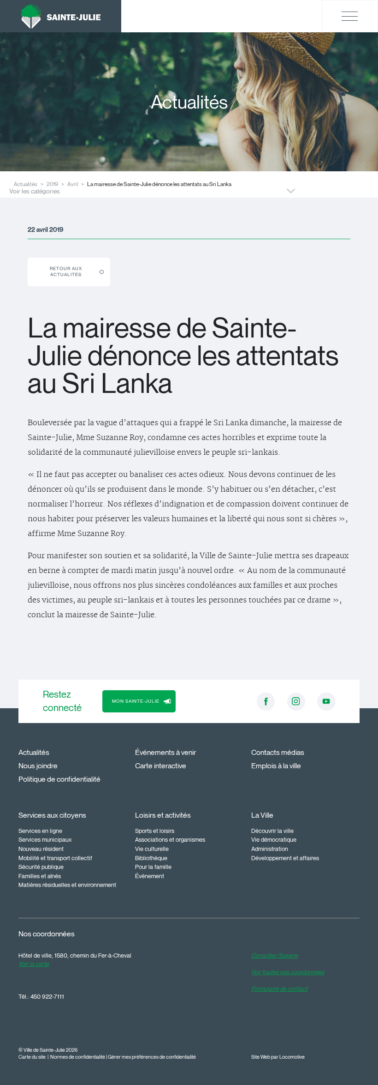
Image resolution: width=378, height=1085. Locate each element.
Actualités (33, 752)
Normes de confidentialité (77, 1057)
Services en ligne (40, 830)
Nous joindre (38, 765)
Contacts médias (277, 752)
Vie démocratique (273, 839)
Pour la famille (153, 866)
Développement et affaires (285, 858)
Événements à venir (165, 752)
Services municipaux (45, 839)
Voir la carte (33, 963)
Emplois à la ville (276, 765)
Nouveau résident (41, 848)
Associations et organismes (170, 839)
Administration (269, 848)
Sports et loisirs (154, 830)
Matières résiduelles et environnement (67, 884)
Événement (149, 876)
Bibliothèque (151, 858)
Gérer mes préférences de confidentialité (152, 1057)
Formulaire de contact (279, 988)
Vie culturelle (152, 848)
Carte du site (32, 1057)
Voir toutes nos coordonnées (287, 972)
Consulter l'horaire (274, 955)
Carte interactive (160, 765)
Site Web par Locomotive (278, 1057)
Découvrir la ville (272, 830)
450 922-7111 (47, 996)
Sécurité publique (41, 866)
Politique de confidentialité (59, 779)
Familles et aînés (39, 876)
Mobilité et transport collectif (55, 858)
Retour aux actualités (66, 271)
